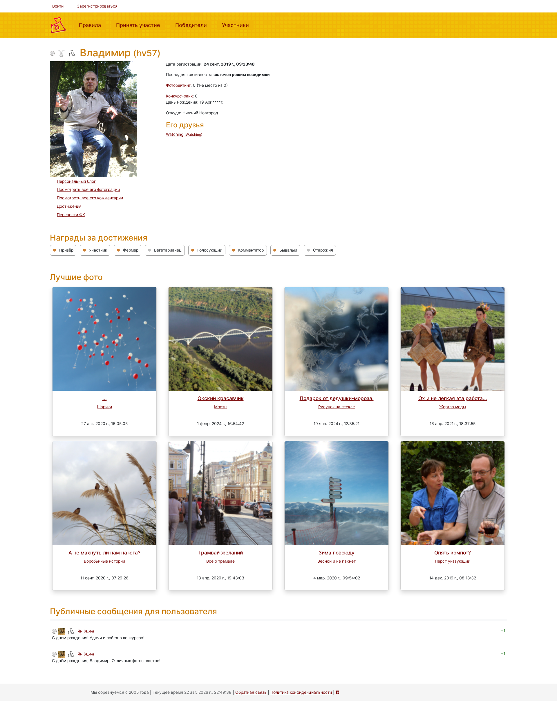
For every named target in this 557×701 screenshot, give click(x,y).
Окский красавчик (221, 398)
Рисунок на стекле (336, 406)
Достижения (69, 206)
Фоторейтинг (178, 85)
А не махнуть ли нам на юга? (104, 553)
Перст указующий (452, 561)
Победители (193, 24)
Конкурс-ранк (179, 96)
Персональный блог (76, 181)
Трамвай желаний (220, 553)
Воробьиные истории (104, 561)
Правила (92, 24)
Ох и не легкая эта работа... (452, 398)
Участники (238, 24)
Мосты (220, 406)
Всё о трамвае (220, 561)
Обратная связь (251, 692)
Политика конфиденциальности (301, 692)
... (104, 398)
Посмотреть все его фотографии (88, 189)
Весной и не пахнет (336, 561)
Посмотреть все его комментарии (90, 198)
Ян (85, 631)
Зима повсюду (337, 553)
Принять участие (140, 24)
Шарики (104, 406)
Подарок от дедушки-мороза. (337, 398)
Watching (184, 134)
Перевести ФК (71, 214)
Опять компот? (452, 553)
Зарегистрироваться (97, 6)
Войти (58, 6)
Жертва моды (452, 406)
